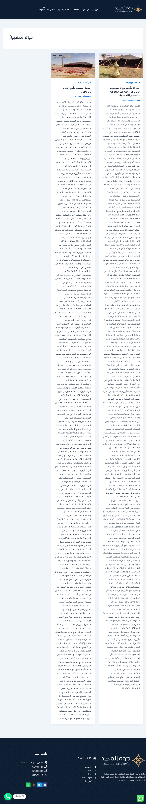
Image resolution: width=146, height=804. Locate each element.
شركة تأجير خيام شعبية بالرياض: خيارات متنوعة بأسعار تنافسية (125, 92)
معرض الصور (63, 10)
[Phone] (8, 796)
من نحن (86, 10)
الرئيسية (95, 10)
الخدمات (75, 10)
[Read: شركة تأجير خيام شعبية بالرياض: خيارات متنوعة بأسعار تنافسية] (121, 65)
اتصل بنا (51, 10)
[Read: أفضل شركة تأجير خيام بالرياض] (73, 65)
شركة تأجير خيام (133, 83)
